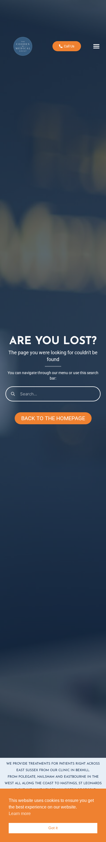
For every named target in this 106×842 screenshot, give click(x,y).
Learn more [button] (20, 813)
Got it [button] (53, 828)
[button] (96, 46)
